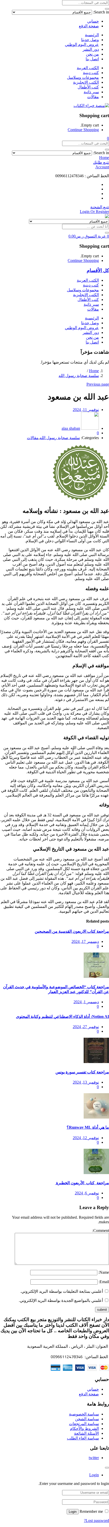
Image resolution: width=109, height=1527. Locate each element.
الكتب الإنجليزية (86, 82)
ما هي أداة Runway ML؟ (88, 1127)
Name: (103, 1272)
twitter (94, 1458)
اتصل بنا (92, 59)
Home (94, 371)
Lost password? (96, 1520)
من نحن (92, 54)
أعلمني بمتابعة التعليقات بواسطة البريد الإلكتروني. (61, 1291)
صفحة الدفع (89, 26)
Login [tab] (94, 1475)
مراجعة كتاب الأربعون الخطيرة (82, 1183)
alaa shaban (71, 428)
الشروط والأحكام (84, 1428)
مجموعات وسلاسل (83, 77)
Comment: (100, 1230)
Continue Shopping (83, 130)
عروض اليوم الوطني (82, 44)
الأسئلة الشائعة (86, 1433)
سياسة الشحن (87, 1419)
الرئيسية (92, 35)
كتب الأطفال (88, 87)
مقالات (93, 97)
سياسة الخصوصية (84, 1414)
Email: (104, 1282)
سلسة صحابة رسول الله (79, 375)
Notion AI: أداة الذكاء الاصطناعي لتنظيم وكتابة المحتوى (62, 1016)
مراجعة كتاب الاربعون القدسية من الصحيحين (72, 931)
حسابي (93, 21)
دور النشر (91, 49)
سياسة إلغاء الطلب (83, 1438)
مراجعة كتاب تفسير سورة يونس (82, 1072)
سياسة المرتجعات (84, 1424)
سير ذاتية (91, 92)
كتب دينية (91, 72)
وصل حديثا (90, 40)
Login (73, 1512)
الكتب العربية (88, 68)
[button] (108, 138)
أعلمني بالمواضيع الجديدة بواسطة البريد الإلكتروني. (61, 1300)
